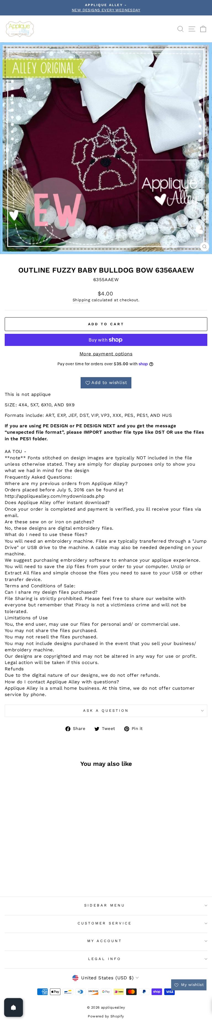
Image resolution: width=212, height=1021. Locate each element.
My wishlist (192, 984)
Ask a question (106, 710)
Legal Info (104, 959)
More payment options (106, 353)
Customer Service (105, 923)
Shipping (81, 300)
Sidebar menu (104, 905)
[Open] (13, 1007)
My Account (104, 941)
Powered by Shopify (106, 1016)
